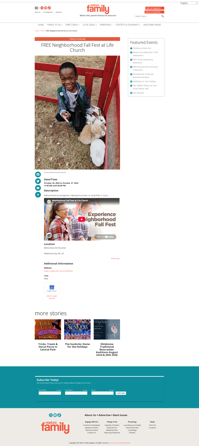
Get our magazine (154, 8)
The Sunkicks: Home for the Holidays (77, 345)
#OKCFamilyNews (152, 24)
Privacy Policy (125, 443)
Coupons (152, 427)
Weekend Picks (112, 430)
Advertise (59, 12)
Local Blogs (132, 430)
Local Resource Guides (132, 425)
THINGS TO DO (54, 24)
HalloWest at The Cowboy (144, 81)
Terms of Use (114, 443)
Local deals (89, 24)
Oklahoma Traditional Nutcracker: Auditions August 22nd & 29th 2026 (107, 349)
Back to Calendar (78, 39)
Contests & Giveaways (127, 24)
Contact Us (91, 432)
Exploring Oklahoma (112, 432)
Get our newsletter (153, 12)
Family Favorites (132, 427)
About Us (37, 12)
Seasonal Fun (112, 427)
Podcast (132, 432)
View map (115, 258)
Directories (72, 24)
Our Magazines (48, 12)
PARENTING (105, 24)
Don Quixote (138, 93)
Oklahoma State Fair (142, 48)
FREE (42, 31)
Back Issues (120, 415)
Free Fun (152, 425)
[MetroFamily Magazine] (98, 9)
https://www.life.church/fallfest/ (58, 271)
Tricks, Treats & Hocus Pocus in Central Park (48, 346)
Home (41, 24)
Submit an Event (91, 430)
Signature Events (91, 427)
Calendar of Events (112, 425)
